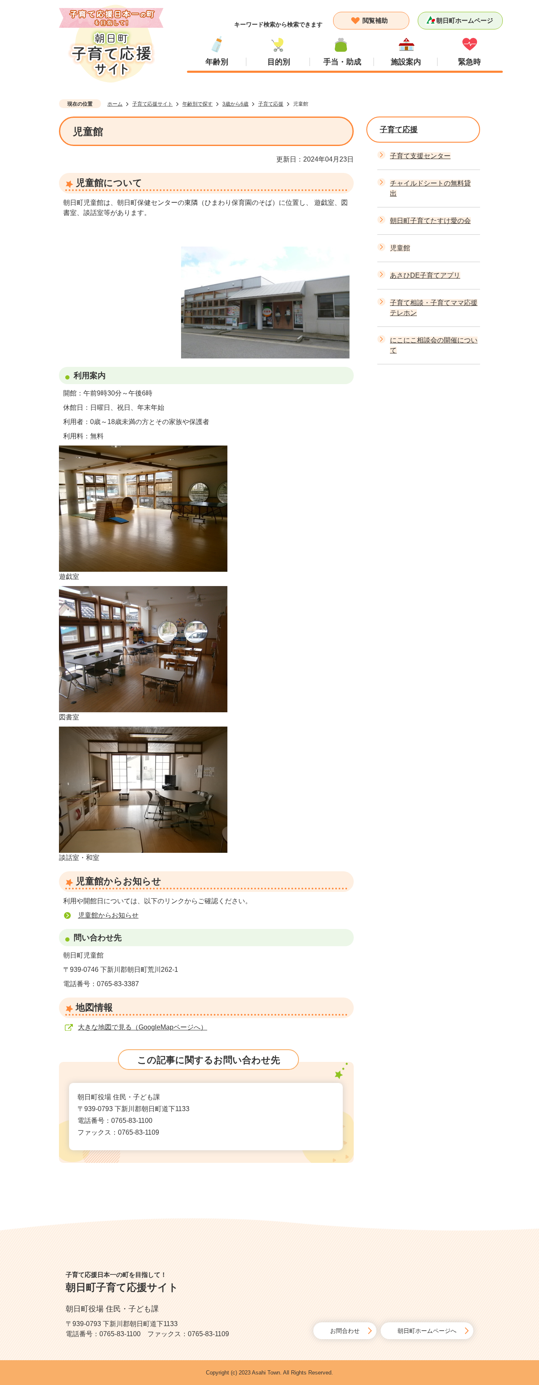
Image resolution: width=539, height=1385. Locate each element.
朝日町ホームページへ (427, 1330)
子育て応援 (270, 104)
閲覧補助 (375, 20)
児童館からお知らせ (108, 915)
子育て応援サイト (152, 104)
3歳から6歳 (235, 104)
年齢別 (216, 62)
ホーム (115, 104)
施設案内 (406, 62)
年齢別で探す (197, 104)
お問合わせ (345, 1330)
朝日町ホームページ (464, 20)
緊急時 (469, 62)
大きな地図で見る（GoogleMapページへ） (142, 1027)
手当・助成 (342, 62)
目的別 (278, 62)
